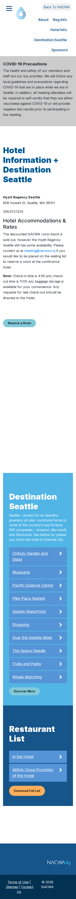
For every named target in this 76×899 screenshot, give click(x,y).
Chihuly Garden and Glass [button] (30, 556)
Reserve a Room (19, 323)
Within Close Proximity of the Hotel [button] (32, 772)
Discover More (24, 691)
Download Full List (27, 790)
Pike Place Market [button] (28, 598)
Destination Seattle (50, 40)
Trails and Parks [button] (26, 663)
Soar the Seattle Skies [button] (32, 637)
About (43, 20)
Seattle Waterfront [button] (29, 611)
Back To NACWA (57, 7)
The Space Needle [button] (29, 650)
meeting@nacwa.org (39, 251)
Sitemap (12, 887)
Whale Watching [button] (27, 677)
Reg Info (60, 20)
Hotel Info (58, 30)
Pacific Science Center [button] (33, 585)
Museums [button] (21, 572)
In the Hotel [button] (22, 756)
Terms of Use (18, 882)
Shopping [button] (20, 624)
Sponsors (59, 50)
